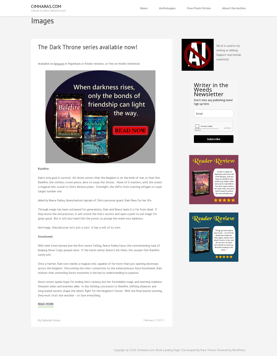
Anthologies (167, 8)
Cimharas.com (46, 6)
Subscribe (213, 139)
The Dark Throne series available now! (88, 47)
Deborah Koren (50, 320)
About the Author (234, 8)
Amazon (59, 63)
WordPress (238, 350)
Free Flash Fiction (199, 8)
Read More (46, 304)
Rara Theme (208, 350)
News (144, 8)
